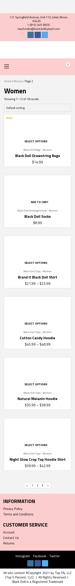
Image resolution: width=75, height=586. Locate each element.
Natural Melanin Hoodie (38, 398)
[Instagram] (31, 35)
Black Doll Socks (37, 216)
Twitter (54, 555)
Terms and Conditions (18, 514)
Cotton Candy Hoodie (37, 338)
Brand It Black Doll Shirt (37, 277)
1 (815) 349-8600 (38, 24)
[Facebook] (38, 35)
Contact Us (11, 537)
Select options (35, 141)
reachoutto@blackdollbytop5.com (39, 28)
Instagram (22, 555)
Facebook (39, 555)
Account (9, 532)
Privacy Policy (12, 508)
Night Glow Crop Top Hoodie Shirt (38, 459)
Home (7, 81)
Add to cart (40, 202)
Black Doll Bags (32, 150)
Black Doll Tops (32, 271)
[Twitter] (45, 35)
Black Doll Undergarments (32, 210)
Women (18, 81)
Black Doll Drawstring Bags (37, 155)
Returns (8, 543)
